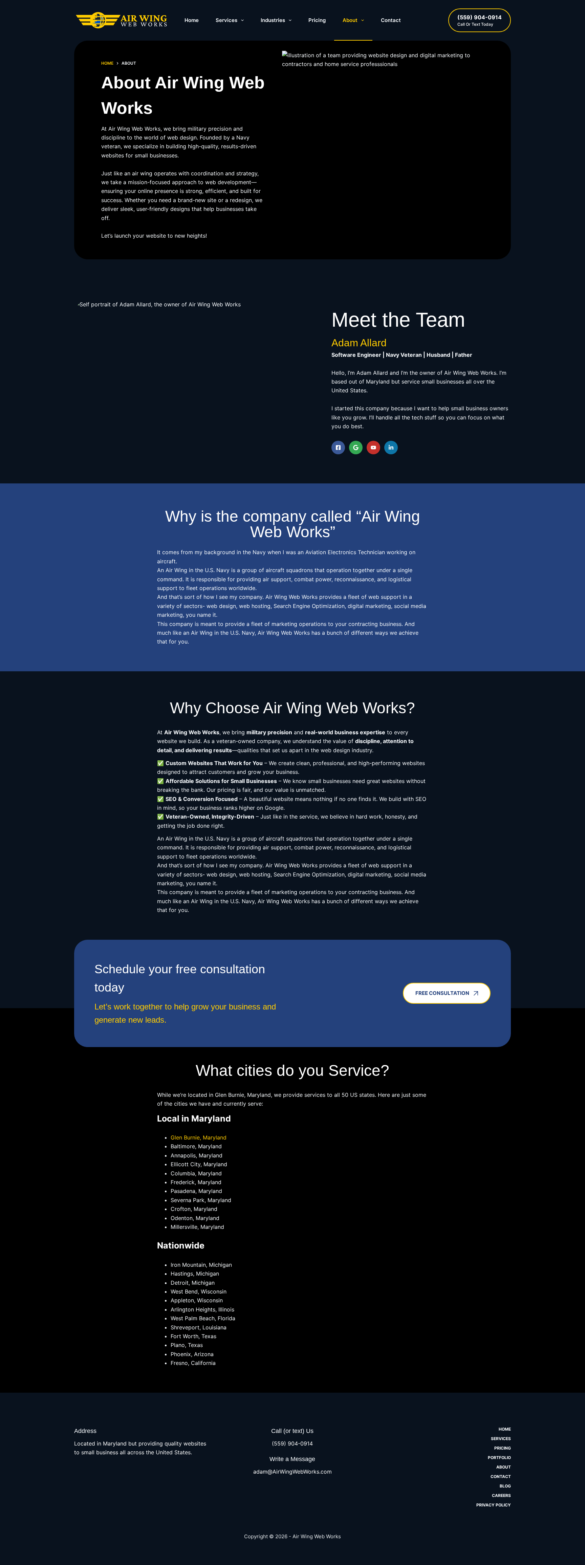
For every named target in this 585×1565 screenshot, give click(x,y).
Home (192, 20)
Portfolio (499, 1457)
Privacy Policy (493, 1504)
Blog (505, 1485)
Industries (273, 20)
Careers (501, 1495)
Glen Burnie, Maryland (198, 1137)
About (350, 20)
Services (226, 20)
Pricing (317, 20)
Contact (391, 20)
